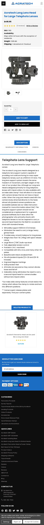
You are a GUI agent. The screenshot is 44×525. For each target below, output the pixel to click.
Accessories (5, 415)
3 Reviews (22, 152)
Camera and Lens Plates (9, 461)
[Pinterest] (20, 130)
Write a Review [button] (32, 26)
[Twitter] (13, 130)
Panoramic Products (8, 401)
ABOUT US (4, 473)
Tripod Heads (5, 458)
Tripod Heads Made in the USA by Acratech (15, 407)
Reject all (17, 522)
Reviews (4, 470)
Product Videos (6, 450)
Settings (6, 522)
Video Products (6, 412)
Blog (2, 478)
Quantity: (8, 106)
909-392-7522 (8, 500)
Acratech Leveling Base (9, 438)
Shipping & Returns (7, 456)
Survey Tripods (6, 404)
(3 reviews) (20, 26)
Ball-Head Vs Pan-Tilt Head (10, 447)
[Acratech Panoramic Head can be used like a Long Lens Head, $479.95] (21, 323)
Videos (35, 147)
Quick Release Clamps (9, 421)
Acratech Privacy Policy (9, 453)
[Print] (9, 130)
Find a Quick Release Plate (10, 418)
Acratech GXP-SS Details (9, 436)
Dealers (4, 464)
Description (22, 142)
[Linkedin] (16, 130)
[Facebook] (5, 130)
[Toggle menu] (3, 3)
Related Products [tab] (22, 307)
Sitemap (4, 481)
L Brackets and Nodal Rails (10, 424)
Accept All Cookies (32, 522)
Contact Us (5, 476)
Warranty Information (17, 147)
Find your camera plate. (21, 292)
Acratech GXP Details (8, 433)
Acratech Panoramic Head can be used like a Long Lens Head (21, 336)
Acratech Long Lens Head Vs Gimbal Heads (16, 441)
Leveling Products (7, 409)
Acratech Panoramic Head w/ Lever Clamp (16, 444)
